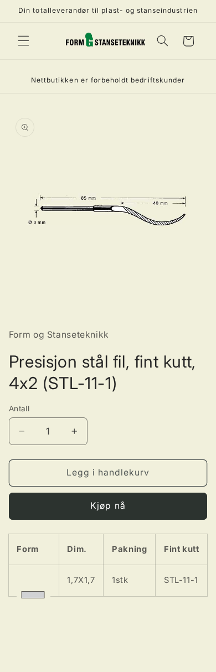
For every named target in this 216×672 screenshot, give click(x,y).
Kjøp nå (107, 505)
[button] (23, 41)
